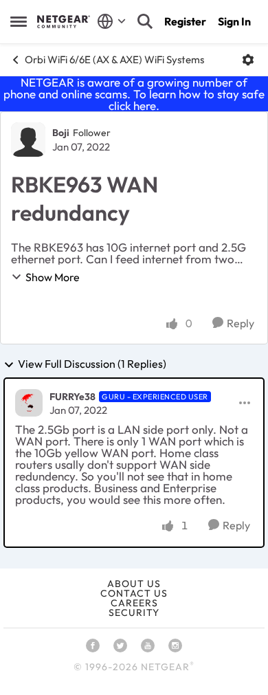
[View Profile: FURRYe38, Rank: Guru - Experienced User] (29, 403)
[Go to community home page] (63, 21)
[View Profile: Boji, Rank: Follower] (28, 139)
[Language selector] (111, 21)
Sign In (234, 21)
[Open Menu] (248, 59)
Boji (60, 132)
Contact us (134, 593)
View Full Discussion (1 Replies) (92, 364)
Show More (52, 277)
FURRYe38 (72, 396)
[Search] (145, 21)
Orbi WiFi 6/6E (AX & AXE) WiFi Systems (114, 59)
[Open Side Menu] (18, 21)
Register (185, 21)
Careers (134, 603)
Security (134, 612)
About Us (134, 583)
